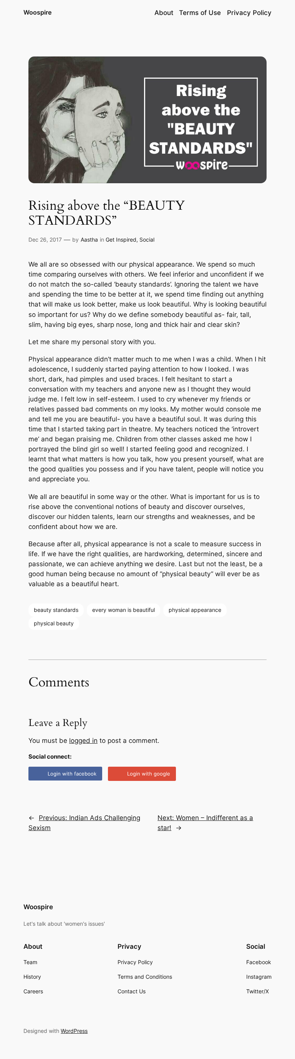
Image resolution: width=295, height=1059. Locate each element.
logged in (83, 740)
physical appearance (195, 610)
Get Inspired (121, 239)
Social (146, 239)
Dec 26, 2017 (45, 239)
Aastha (89, 239)
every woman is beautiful (123, 610)
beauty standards (56, 610)
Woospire (37, 12)
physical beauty (54, 623)
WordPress (74, 1031)
